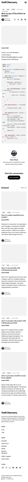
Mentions (3, 451)
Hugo (10, 477)
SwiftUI (13, 9)
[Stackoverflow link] (9, 467)
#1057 (7, 220)
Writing (3, 448)
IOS (3, 9)
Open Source (5, 443)
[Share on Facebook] (18, 19)
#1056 (7, 272)
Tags (2, 432)
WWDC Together (6, 456)
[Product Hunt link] (16, 467)
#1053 (7, 380)
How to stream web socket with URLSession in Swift (13, 322)
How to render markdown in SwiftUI (12, 216)
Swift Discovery (9, 2)
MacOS (9, 373)
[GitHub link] (2, 467)
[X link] (6, 467)
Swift (8, 9)
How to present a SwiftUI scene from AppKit (13, 376)
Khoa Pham (8, 20)
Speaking (4, 446)
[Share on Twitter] (14, 19)
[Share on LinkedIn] (25, 19)
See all (24, 187)
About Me (4, 441)
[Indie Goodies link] (20, 467)
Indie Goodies (5, 459)
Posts (2, 430)
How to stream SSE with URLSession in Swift (10, 269)
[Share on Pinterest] (21, 19)
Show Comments (14, 177)
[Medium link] (13, 467)
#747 (7, 48)
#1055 (7, 325)
